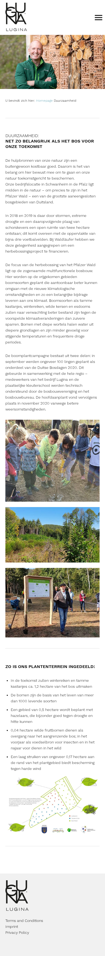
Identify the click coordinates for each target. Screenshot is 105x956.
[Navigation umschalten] (98, 17)
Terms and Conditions (24, 920)
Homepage (44, 100)
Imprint (11, 926)
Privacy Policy (17, 932)
